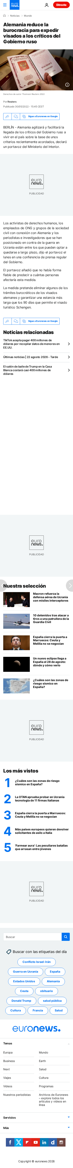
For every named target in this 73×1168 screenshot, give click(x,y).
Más (6, 1128)
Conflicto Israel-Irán (37, 962)
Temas (7, 1043)
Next (6, 1069)
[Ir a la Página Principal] (14, 5)
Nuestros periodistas (17, 1094)
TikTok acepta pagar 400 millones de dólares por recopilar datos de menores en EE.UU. (31, 343)
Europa (8, 1052)
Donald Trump (21, 1001)
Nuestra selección (24, 586)
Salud (59, 1010)
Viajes (7, 1078)
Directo (61, 4)
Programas (46, 1086)
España (55, 971)
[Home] (4, 15)
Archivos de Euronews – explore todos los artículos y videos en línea (53, 1100)
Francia (38, 1010)
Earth (42, 1061)
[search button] (66, 937)
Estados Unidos (24, 981)
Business (9, 1061)
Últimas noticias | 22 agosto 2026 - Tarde (30, 357)
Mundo (28, 16)
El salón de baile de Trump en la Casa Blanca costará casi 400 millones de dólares (27, 370)
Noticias (14, 16)
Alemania (53, 981)
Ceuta (24, 991)
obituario (46, 991)
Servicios (9, 1117)
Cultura (15, 1010)
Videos (7, 1086)
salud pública (52, 1001)
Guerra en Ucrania (25, 971)
